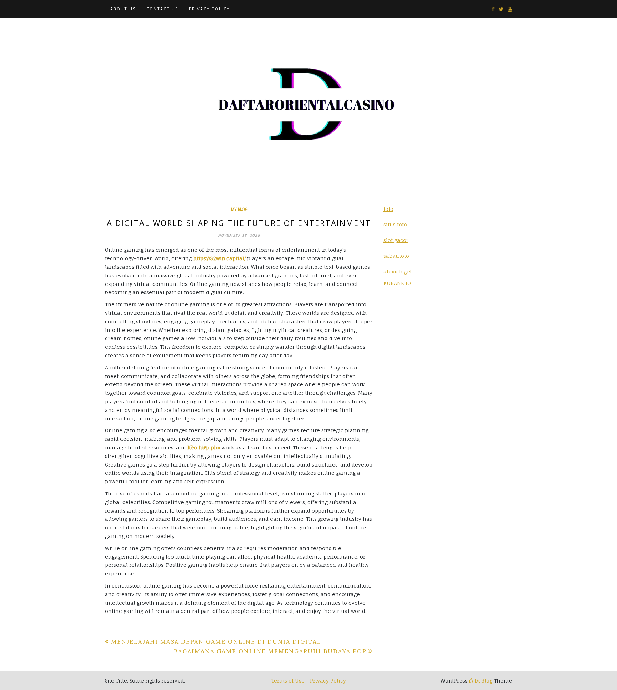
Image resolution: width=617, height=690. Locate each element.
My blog (239, 209)
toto (388, 209)
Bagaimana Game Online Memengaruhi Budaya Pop (270, 651)
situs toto (395, 224)
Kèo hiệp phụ (203, 447)
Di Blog (482, 681)
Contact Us (162, 8)
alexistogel (397, 271)
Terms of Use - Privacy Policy (308, 681)
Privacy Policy (209, 8)
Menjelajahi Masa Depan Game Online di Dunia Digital (216, 641)
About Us (123, 8)
